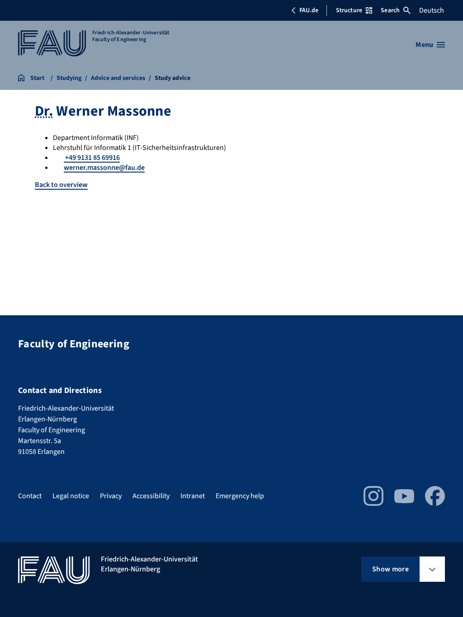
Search (390, 10)
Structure (349, 10)
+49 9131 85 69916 (92, 158)
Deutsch (431, 10)
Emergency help (240, 496)
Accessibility (151, 496)
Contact (30, 496)
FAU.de (308, 10)
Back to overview (61, 185)
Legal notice (70, 496)
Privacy (111, 496)
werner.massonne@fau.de (104, 168)
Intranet (192, 496)
